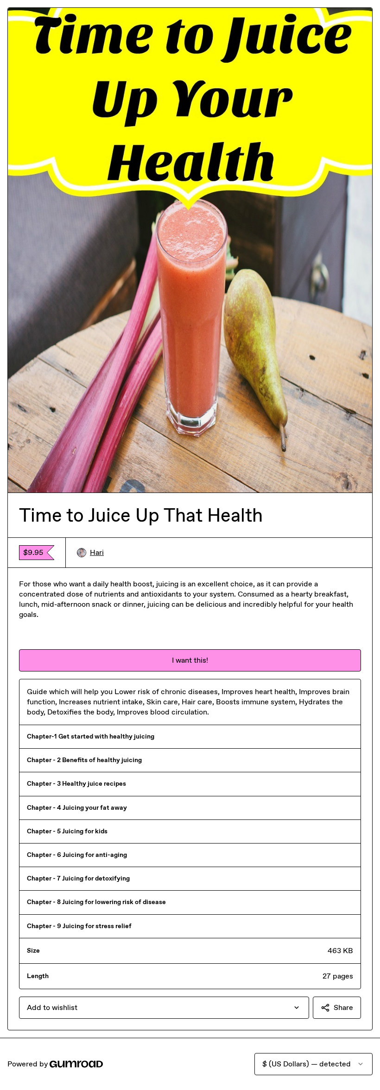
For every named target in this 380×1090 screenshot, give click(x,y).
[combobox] (164, 1008)
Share (343, 1007)
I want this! (190, 660)
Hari (97, 552)
